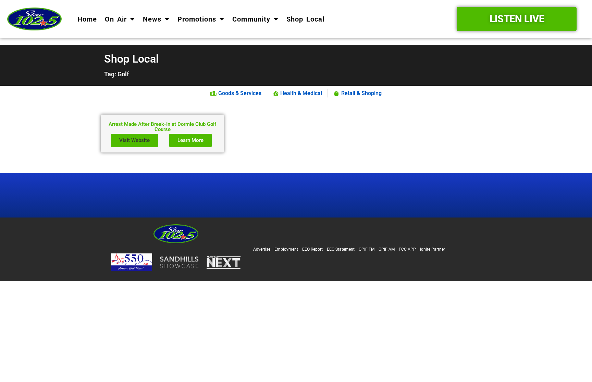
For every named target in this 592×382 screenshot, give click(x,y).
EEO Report (312, 249)
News (152, 19)
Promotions (196, 19)
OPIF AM (387, 249)
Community (251, 19)
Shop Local (305, 19)
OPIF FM (366, 249)
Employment (286, 249)
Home (87, 19)
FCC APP (407, 249)
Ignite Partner (432, 249)
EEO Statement (341, 249)
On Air (116, 19)
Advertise (261, 249)
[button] (134, 140)
